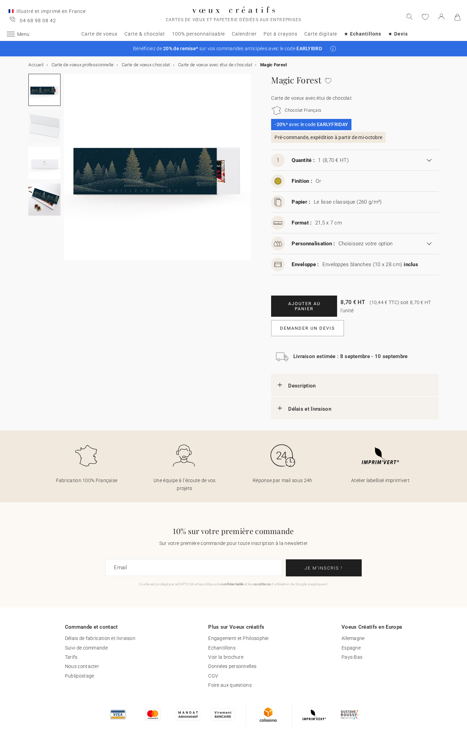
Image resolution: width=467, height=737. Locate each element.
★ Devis (398, 34)
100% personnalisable (198, 34)
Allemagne (353, 638)
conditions (261, 584)
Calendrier (244, 34)
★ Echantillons (362, 34)
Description (302, 386)
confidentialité (232, 584)
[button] (333, 48)
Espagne (351, 648)
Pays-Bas (352, 657)
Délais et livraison (309, 409)
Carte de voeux (99, 34)
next (68, 171)
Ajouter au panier (304, 306)
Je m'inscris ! (324, 568)
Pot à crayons (280, 34)
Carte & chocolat (144, 34)
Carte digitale (320, 34)
